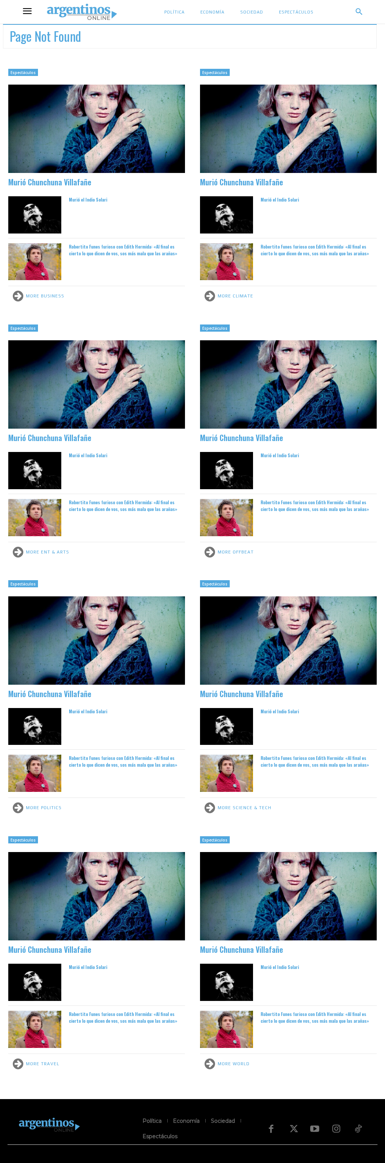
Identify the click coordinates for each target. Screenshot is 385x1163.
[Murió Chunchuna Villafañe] (96, 129)
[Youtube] (314, 1128)
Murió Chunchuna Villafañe (49, 182)
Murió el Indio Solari (88, 199)
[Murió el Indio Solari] (34, 215)
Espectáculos (23, 72)
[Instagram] (336, 1128)
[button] (359, 12)
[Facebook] (271, 1128)
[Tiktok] (358, 1128)
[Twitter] (292, 1128)
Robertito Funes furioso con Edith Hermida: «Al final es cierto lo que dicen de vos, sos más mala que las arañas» (123, 249)
